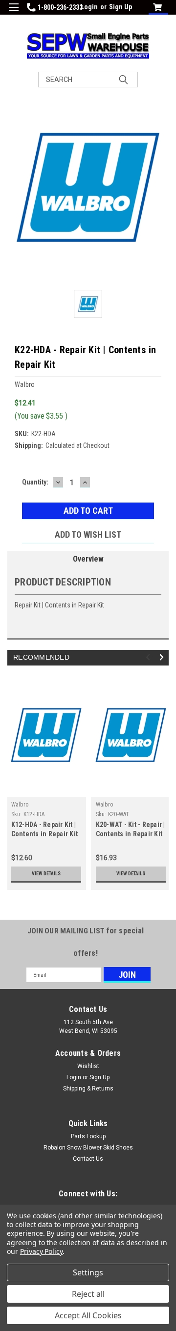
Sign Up (120, 7)
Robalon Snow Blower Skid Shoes (88, 1147)
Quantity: (35, 482)
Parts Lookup (88, 1136)
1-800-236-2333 (60, 7)
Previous (149, 657)
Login (89, 7)
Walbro (20, 804)
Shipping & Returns (88, 1088)
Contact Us (88, 1158)
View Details (46, 873)
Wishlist (88, 1066)
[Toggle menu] (13, 13)
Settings (88, 1272)
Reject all (88, 1294)
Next (163, 657)
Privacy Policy (41, 1251)
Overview (88, 559)
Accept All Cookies (88, 1315)
